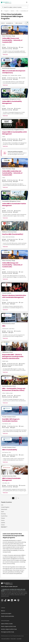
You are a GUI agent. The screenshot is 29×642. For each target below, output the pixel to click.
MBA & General (18, 23)
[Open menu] (26, 2)
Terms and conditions (5, 638)
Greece (3, 525)
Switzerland (4, 509)
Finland (3, 518)
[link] (18, 498)
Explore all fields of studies (7, 623)
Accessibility (19, 638)
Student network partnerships (7, 616)
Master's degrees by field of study (8, 626)
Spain (2, 511)
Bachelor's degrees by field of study (9, 629)
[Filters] (26, 23)
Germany (3, 514)
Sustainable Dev (9, 23)
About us (3, 610)
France (2, 520)
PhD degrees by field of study (7, 632)
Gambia (3, 522)
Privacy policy (13, 638)
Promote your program (6, 613)
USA (2, 505)
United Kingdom (5, 507)
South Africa (4, 516)
